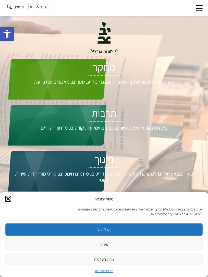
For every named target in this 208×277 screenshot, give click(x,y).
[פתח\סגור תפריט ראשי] (199, 8)
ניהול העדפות (104, 259)
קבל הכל (104, 229)
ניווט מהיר (43, 7)
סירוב (104, 244)
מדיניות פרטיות (104, 271)
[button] (7, 34)
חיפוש (19, 7)
